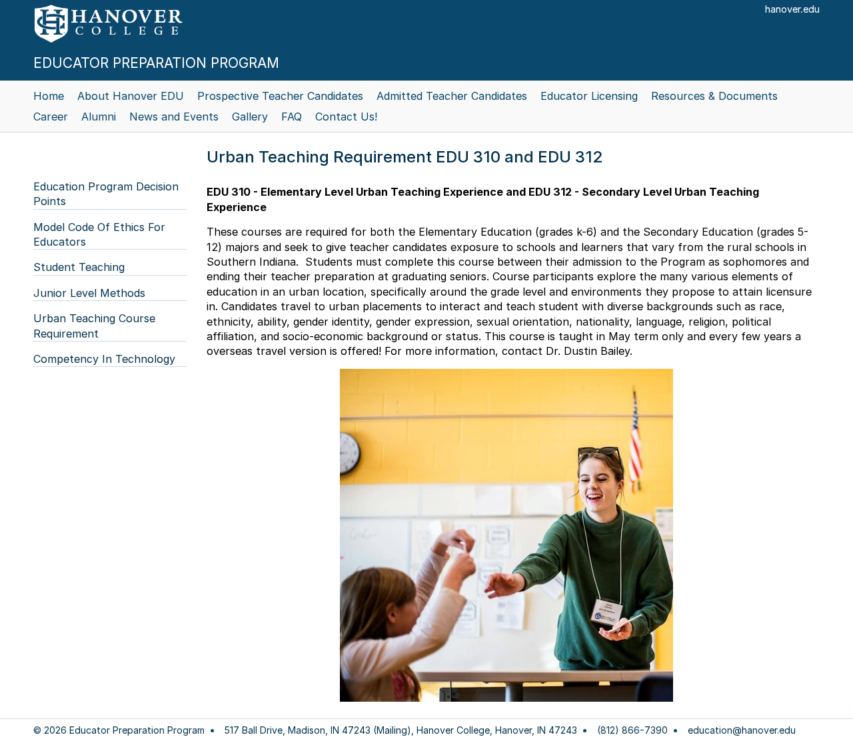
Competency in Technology (104, 359)
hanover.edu (792, 9)
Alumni (98, 116)
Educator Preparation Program (156, 63)
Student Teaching (79, 267)
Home (48, 96)
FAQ (291, 116)
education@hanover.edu (742, 730)
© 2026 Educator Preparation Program (119, 730)
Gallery (250, 116)
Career (50, 116)
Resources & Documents (714, 96)
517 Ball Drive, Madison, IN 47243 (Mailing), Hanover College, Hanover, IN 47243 (401, 730)
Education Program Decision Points (106, 194)
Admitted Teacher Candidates (452, 96)
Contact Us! (346, 116)
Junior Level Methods (89, 293)
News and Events (174, 116)
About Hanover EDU (130, 96)
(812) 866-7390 (632, 730)
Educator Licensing (589, 96)
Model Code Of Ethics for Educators (99, 234)
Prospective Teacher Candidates (280, 96)
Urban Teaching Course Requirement (94, 326)
